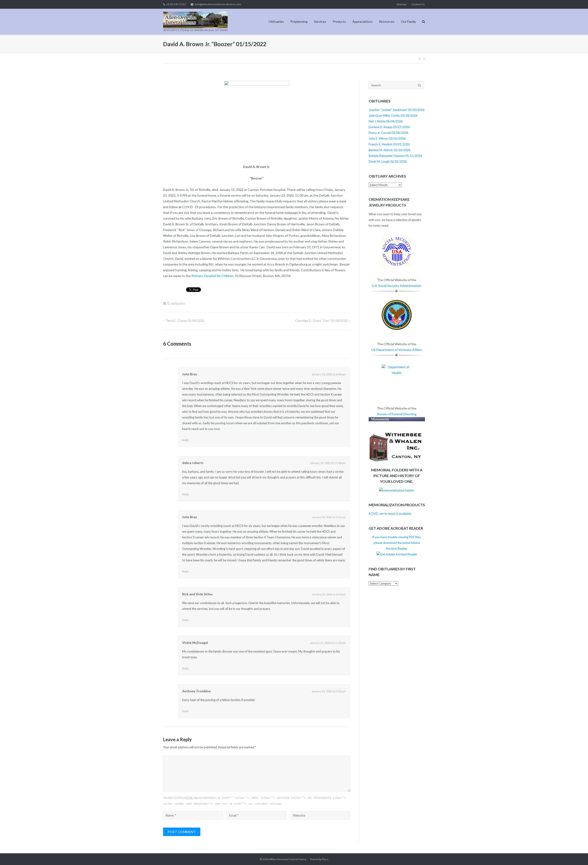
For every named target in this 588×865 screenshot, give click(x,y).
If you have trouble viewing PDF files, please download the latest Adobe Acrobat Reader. (396, 542)
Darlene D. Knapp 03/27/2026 (389, 127)
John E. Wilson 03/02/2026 (387, 138)
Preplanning (299, 21)
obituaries (178, 303)
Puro (325, 859)
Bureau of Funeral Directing (396, 414)
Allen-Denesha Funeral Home (287, 859)
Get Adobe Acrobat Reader (396, 528)
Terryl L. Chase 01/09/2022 (184, 320)
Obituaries (276, 21)
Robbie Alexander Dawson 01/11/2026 (395, 156)
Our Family (408, 21)
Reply (185, 440)
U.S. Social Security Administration (396, 286)
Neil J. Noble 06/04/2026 (386, 121)
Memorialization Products (397, 505)
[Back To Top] (576, 854)
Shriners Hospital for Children (212, 276)
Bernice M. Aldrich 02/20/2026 (389, 150)
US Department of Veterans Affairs (396, 350)
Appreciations (362, 21)
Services (320, 21)
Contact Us (418, 4)
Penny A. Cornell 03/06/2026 (388, 133)
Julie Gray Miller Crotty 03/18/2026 (393, 115)
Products (339, 21)
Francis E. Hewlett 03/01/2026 (389, 144)
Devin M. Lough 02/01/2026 (388, 161)
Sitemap (401, 4)
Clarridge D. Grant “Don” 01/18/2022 (321, 320)
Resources (386, 21)
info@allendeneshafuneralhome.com (218, 4)
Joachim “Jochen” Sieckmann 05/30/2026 (397, 110)
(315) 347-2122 (176, 4)
